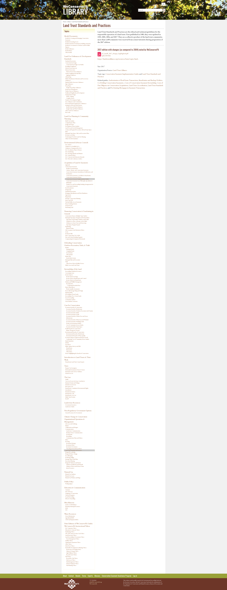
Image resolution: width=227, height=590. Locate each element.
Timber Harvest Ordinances (71, 91)
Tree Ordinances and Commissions (73, 102)
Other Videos (68, 544)
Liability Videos (69, 540)
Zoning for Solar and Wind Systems (73, 105)
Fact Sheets (68, 344)
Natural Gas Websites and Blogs (72, 477)
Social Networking (69, 497)
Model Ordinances (69, 49)
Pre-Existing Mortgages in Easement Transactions (128, 88)
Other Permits (69, 254)
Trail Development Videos (72, 563)
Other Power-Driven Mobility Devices (75, 263)
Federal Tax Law (69, 373)
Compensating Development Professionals (75, 239)
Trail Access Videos (70, 560)
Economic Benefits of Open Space (74, 327)
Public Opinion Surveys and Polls (73, 346)
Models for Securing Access (71, 42)
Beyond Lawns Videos (71, 555)
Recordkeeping (68, 455)
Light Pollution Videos (71, 553)
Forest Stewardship (69, 298)
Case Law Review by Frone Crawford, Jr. (75, 381)
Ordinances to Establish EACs (72, 146)
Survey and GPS (69, 200)
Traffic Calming (70, 96)
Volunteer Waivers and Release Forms (75, 466)
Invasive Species (69, 275)
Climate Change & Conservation (75, 417)
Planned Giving (69, 228)
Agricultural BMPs (69, 518)
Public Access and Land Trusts (72, 265)
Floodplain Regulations (70, 66)
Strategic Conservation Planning (72, 198)
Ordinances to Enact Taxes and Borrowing (76, 223)
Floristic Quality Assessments (73, 289)
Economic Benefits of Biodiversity (74, 309)
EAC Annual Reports (70, 155)
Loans (66, 232)
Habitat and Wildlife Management (73, 282)
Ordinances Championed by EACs (73, 148)
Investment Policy (70, 445)
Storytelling (69, 436)
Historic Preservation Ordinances (74, 71)
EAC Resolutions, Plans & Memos (73, 150)
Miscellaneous (69, 502)
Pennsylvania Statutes (70, 392)
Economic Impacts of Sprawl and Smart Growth (76, 337)
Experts (90, 575)
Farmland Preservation (70, 61)
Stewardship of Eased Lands (71, 294)
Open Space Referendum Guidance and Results (77, 219)
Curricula (67, 490)
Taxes (66, 366)
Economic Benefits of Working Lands (75, 321)
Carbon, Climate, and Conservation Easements (77, 170)
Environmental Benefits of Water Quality (75, 335)
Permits (67, 247)
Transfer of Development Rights (72, 100)
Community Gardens (70, 299)
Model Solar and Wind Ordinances (74, 107)
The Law (67, 377)
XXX (66, 508)
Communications (69, 429)
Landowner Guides (69, 406)
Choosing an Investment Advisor (74, 448)
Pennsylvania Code (69, 393)
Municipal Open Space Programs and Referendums (77, 217)
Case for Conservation (72, 305)
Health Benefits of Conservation (73, 328)
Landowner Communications (73, 431)
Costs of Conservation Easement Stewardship (140, 83)
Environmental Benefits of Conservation (74, 332)
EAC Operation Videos (70, 528)
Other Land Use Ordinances (72, 110)
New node (67, 112)
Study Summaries (69, 341)
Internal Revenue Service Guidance (73, 371)
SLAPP (67, 399)
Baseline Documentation (72, 168)
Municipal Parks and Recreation (72, 260)
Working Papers (68, 483)
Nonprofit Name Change (71, 454)
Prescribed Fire (69, 283)
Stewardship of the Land (73, 269)
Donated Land (68, 205)
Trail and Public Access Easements (73, 202)
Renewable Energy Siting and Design (74, 291)
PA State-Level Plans (70, 135)
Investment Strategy (71, 443)
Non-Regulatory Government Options (78, 410)
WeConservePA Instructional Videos (77, 526)
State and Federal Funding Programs (73, 237)
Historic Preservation (70, 70)
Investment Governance (71, 447)
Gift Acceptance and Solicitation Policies (74, 230)
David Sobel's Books (71, 258)
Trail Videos (68, 556)
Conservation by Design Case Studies (75, 64)
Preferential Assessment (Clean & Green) (75, 370)
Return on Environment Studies (73, 323)
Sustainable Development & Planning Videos (75, 547)
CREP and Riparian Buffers (71, 519)
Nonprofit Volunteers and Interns (73, 463)
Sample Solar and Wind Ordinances (74, 109)
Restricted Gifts (69, 233)
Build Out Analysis (69, 121)
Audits (66, 379)
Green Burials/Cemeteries (71, 301)
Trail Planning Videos (71, 565)
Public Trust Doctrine (70, 397)
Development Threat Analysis (72, 126)
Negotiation (68, 196)
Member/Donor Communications (74, 432)
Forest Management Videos (72, 539)
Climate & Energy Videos (72, 551)
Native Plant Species (70, 287)
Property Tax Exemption (71, 368)
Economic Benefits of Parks (72, 312)
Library (69, 21)
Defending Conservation (73, 243)
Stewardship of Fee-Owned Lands (73, 296)
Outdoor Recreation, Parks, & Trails (77, 245)
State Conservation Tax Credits (72, 235)
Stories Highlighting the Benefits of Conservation (76, 353)
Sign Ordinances (69, 84)
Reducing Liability (69, 457)
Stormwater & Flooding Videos (73, 549)
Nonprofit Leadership (70, 452)
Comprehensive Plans (70, 122)
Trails (66, 261)
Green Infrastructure (70, 516)
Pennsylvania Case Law (70, 395)
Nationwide (69, 350)
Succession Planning (70, 461)
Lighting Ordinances (71, 75)
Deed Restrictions (69, 188)
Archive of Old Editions (70, 504)
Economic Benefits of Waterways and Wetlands (77, 320)
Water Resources (70, 514)
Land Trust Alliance (120, 70)
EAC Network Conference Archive (73, 159)
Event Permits (69, 253)
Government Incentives (70, 405)
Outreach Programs (69, 495)
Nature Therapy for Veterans (73, 330)
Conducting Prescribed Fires (73, 285)
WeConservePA (93, 584)
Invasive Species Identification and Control (76, 278)
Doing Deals (68, 189)
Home (64, 21)
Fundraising (68, 226)
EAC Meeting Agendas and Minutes (74, 153)
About (65, 575)
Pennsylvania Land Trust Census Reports (74, 362)
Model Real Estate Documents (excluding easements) (78, 43)
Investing (67, 441)
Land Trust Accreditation (138, 85)
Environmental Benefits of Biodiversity (75, 334)
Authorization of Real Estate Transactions (123, 80)
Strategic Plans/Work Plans (71, 459)
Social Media (69, 434)
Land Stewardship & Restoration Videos (74, 537)
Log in (135, 575)
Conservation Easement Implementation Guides (77, 179)
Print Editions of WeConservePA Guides (78, 523)
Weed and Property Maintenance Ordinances (75, 103)
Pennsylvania (69, 348)
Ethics (66, 440)
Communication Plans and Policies (74, 438)
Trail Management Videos (72, 562)
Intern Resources (70, 468)
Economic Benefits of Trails (72, 314)
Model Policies (68, 50)
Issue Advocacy (69, 491)
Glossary (97, 575)
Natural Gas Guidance (70, 474)
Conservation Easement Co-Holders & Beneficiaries (78, 175)
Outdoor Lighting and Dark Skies (73, 73)
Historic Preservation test (71, 68)
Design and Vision (69, 124)
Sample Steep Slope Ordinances (73, 87)
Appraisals (67, 165)
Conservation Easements (71, 166)
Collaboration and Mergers (71, 427)
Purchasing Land (69, 207)
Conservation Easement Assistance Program (116, 575)
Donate (78, 575)
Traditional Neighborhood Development (74, 93)
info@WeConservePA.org (96, 582)
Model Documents (71, 36)
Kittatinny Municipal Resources (72, 506)
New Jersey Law (69, 386)
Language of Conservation (71, 493)
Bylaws (67, 425)
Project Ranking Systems (71, 204)
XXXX (67, 343)
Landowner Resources (72, 403)
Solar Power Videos (69, 546)
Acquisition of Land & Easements (76, 162)
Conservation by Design (71, 63)
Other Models (68, 52)
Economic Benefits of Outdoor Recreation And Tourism (79, 311)
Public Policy (69, 481)
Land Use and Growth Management (74, 128)
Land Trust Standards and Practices (73, 450)
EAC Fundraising (69, 151)
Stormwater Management (71, 89)
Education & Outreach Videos (72, 530)
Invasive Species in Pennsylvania (73, 280)
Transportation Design (70, 94)
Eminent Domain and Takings (72, 383)
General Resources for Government (73, 413)
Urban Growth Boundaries (71, 138)
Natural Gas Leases (69, 476)
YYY (66, 510)
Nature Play (68, 256)
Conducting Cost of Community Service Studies (77, 339)
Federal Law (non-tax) (70, 384)
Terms (84, 575)
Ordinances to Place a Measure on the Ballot (76, 221)
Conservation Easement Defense (73, 177)
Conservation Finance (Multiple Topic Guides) (76, 216)
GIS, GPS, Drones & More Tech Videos (74, 533)
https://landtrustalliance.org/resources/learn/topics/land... (118, 59)
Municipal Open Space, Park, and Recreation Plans (77, 133)
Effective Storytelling (70, 498)
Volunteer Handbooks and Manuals (74, 464)
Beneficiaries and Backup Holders (150, 80)
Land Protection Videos (70, 535)
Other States (69, 351)
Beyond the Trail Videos (71, 558)
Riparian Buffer (69, 292)
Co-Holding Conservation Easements (111, 83)
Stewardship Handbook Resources (73, 271)
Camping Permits (70, 251)
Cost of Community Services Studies (74, 325)
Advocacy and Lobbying (71, 424)
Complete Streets (70, 98)
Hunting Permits (70, 249)
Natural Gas (68, 472)
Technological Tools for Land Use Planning (75, 137)
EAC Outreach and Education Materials (74, 157)
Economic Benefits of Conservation (73, 307)
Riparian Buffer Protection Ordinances (74, 82)
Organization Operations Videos (72, 542)
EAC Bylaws (68, 144)
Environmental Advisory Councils (76, 142)
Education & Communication (74, 487)
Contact (71, 575)
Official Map (68, 77)
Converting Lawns (69, 273)
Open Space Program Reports (73, 225)
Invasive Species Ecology (72, 276)
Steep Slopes (68, 86)
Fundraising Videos (69, 532)
